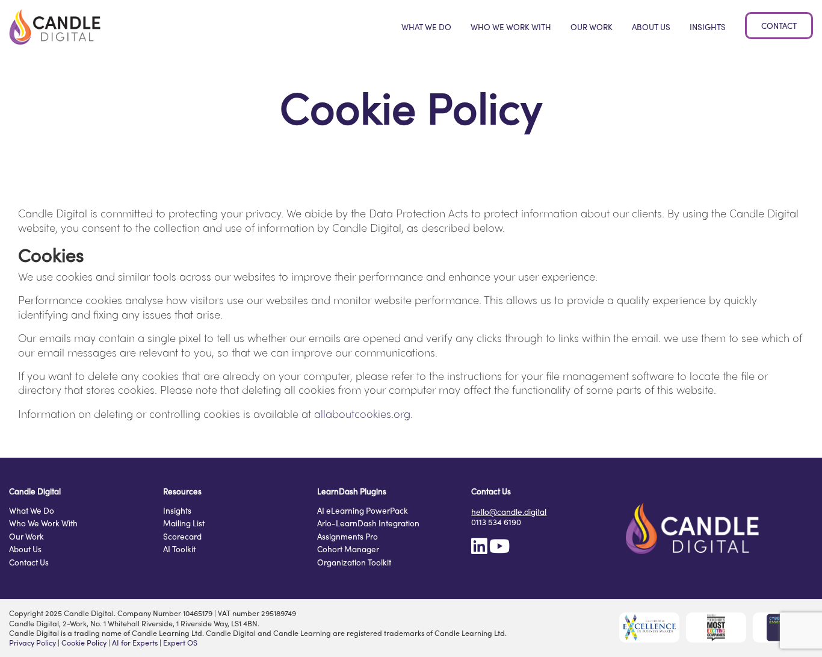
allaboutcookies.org (362, 413)
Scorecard (182, 537)
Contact (779, 25)
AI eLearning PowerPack (362, 511)
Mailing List (184, 524)
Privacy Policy (32, 642)
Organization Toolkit (354, 563)
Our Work (591, 27)
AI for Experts (135, 642)
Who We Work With (511, 27)
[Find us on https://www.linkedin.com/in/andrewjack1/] (479, 549)
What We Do (426, 27)
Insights (708, 27)
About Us (651, 27)
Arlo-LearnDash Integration (368, 524)
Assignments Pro (347, 537)
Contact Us (29, 563)
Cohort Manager (348, 550)
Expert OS (180, 642)
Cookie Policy (84, 642)
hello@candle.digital (508, 511)
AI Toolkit (179, 550)
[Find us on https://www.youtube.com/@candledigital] (499, 549)
